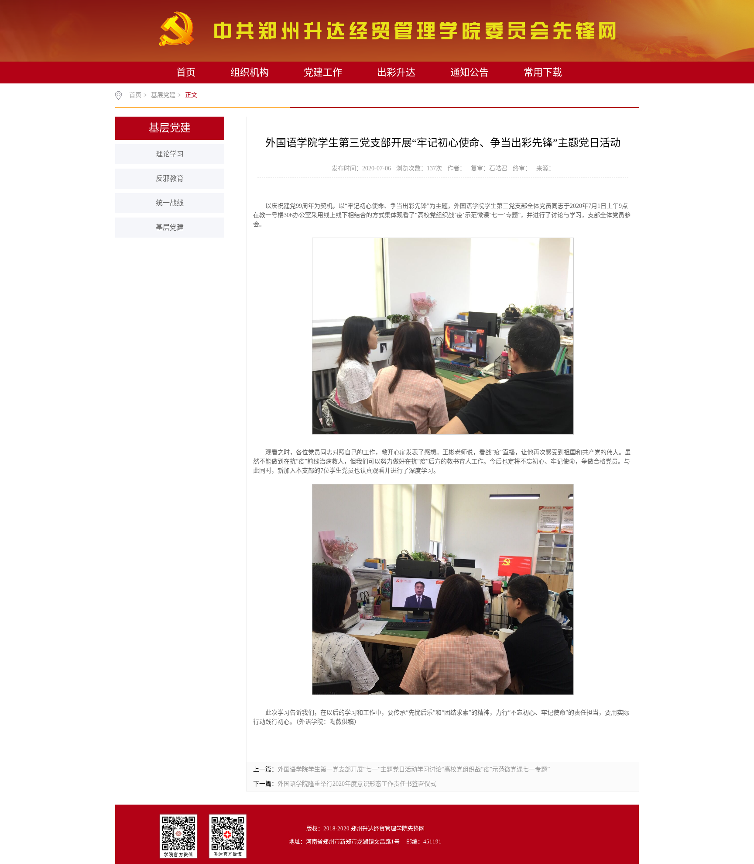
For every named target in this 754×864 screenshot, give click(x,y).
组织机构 (249, 72)
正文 (191, 95)
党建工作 (323, 72)
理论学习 (170, 154)
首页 (185, 72)
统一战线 (170, 203)
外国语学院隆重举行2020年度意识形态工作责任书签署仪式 (357, 784)
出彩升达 (396, 72)
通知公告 (469, 72)
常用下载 (543, 72)
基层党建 (163, 95)
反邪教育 (170, 178)
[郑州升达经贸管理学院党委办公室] (387, 28)
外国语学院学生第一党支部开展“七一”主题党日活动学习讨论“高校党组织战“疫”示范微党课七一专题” (414, 769)
